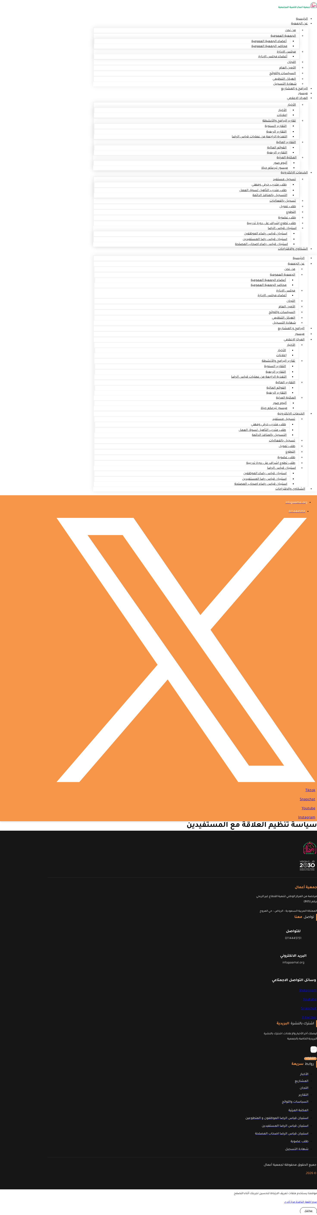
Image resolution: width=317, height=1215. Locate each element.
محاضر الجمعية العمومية (269, 46)
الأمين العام (287, 68)
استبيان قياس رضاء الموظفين (265, 234)
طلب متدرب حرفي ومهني (269, 185)
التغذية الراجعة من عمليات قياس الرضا (259, 137)
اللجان (291, 62)
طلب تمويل (287, 207)
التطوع (291, 212)
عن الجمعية (299, 24)
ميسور (299, 334)
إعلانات (282, 115)
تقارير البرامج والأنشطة (279, 121)
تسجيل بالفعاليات (283, 201)
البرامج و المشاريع (294, 89)
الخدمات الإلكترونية (294, 173)
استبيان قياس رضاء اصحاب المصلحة (261, 244)
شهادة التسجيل (284, 323)
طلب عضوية (287, 218)
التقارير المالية (286, 142)
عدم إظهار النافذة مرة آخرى (300, 1202)
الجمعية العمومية (283, 36)
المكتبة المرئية (287, 158)
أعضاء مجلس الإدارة (272, 57)
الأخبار (292, 105)
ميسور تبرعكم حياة (274, 168)
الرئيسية (298, 258)
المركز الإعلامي (297, 98)
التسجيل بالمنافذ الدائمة (270, 195)
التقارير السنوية (276, 126)
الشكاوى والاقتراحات (293, 249)
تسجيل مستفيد (284, 179)
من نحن (290, 30)
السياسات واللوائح (282, 73)
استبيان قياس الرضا (282, 228)
